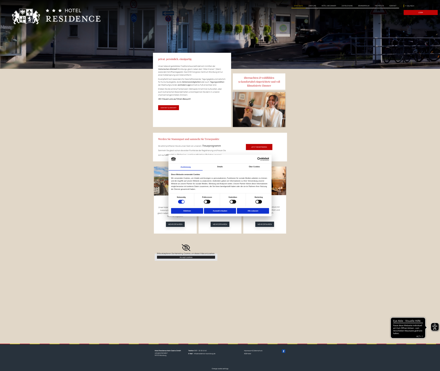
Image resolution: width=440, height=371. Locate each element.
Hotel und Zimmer (329, 6)
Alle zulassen (253, 211)
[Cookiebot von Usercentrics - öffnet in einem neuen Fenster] (259, 159)
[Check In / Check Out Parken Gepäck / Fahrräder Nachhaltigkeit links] (335, 5)
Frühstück (379, 6)
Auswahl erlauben (220, 211)
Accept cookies (186, 257)
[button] (421, 12)
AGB (245, 354)
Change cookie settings (220, 369)
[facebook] (283, 351)
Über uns (312, 6)
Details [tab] (220, 167)
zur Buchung (347, 6)
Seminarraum (363, 6)
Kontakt (392, 6)
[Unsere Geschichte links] (315, 5)
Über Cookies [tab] (254, 167)
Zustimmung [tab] (186, 167)
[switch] (207, 202)
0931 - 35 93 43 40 (200, 351)
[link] (312, 5)
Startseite (298, 6)
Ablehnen (187, 211)
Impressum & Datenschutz (253, 351)
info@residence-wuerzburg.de (204, 354)
